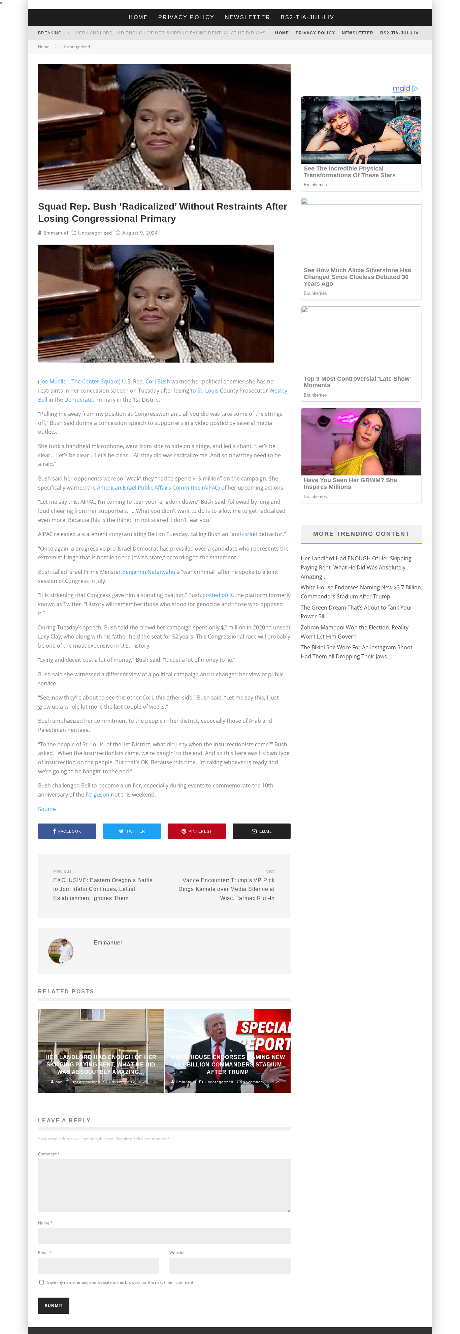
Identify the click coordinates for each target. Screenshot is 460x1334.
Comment (49, 1154)
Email (45, 1252)
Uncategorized (95, 233)
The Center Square (95, 381)
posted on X (217, 595)
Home (138, 17)
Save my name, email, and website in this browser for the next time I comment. (120, 1282)
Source (47, 809)
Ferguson (98, 794)
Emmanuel (55, 233)
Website (177, 1252)
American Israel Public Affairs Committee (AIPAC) (158, 487)
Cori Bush (157, 381)
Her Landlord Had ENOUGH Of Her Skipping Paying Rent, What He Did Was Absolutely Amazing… (200, 33)
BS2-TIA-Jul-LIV (308, 17)
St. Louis (208, 390)
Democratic (79, 399)
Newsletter (248, 17)
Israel (250, 534)
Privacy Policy (186, 17)
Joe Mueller (54, 381)
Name (45, 1223)
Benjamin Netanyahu (148, 572)
